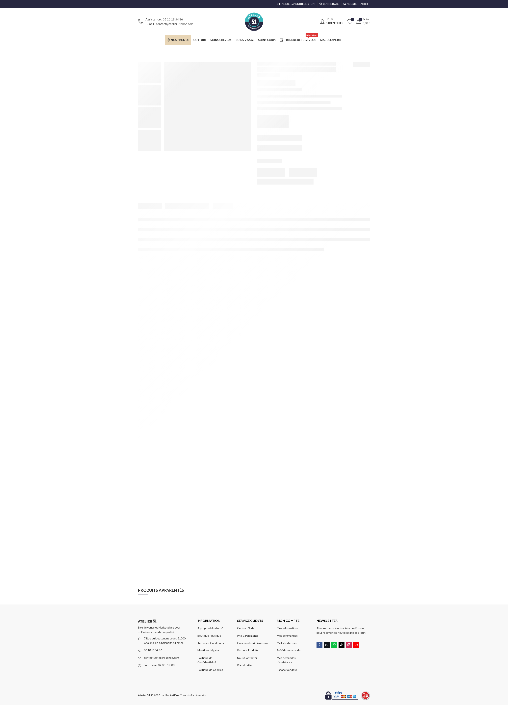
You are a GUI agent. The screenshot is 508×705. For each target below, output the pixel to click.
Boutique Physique (209, 635)
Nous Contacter (247, 658)
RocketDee (172, 695)
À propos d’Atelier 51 (210, 628)
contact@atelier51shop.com (161, 657)
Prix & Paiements (247, 635)
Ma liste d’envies (287, 643)
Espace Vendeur (287, 669)
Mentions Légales (208, 650)
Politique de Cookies (210, 669)
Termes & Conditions (210, 643)
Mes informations (287, 628)
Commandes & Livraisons (252, 643)
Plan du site (244, 665)
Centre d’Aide (245, 628)
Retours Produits (248, 650)
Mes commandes (287, 635)
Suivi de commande (288, 650)
